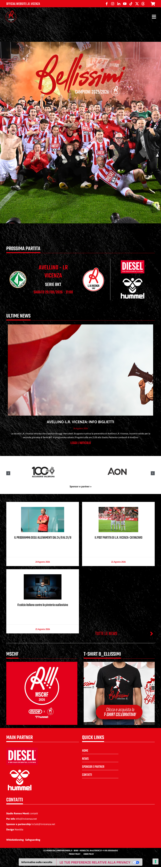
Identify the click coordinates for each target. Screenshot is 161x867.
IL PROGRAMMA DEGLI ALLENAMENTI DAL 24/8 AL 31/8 (42, 537)
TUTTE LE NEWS (106, 633)
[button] (153, 473)
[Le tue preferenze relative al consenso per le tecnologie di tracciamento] (155, 861)
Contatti (87, 775)
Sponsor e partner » (81, 486)
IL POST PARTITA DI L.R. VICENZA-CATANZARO (118, 537)
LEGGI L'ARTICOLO (80, 443)
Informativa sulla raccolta (36, 862)
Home (85, 750)
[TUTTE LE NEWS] (151, 633)
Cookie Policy (88, 854)
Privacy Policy (74, 854)
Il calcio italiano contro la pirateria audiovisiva (42, 605)
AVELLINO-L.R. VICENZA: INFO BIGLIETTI (80, 422)
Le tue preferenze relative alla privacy (95, 862)
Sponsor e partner (93, 767)
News (85, 758)
